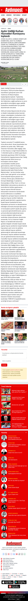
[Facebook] (3, 554)
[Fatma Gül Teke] (4, 521)
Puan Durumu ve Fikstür (8, 565)
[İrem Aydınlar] (4, 528)
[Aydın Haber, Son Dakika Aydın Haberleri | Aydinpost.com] (14, 10)
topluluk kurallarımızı (15, 370)
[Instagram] (11, 554)
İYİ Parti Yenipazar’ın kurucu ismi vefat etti (19, 342)
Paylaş (4, 84)
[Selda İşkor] (4, 507)
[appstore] (7, 582)
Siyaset (21, 573)
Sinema (9, 577)
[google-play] (20, 582)
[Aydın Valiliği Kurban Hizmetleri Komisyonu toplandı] (14, 74)
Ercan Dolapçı (12, 436)
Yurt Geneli (14, 573)
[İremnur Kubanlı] (4, 479)
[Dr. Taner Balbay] (4, 493)
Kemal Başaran (12, 464)
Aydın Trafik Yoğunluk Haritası (10, 563)
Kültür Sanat (5, 575)
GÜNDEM (8, 15)
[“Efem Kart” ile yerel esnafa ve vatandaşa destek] (7, 337)
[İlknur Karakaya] (4, 514)
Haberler (3, 28)
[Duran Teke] (4, 444)
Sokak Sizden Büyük (13, 487)
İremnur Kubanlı (13, 478)
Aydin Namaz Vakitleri (8, 561)
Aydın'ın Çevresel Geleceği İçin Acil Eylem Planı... (17, 466)
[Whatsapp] (24, 554)
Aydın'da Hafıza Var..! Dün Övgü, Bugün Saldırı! (16, 501)
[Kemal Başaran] (4, 465)
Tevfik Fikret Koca (13, 471)
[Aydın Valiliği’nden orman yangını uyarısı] (7, 313)
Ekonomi (18, 575)
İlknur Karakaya (13, 513)
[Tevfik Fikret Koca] (4, 472)
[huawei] (14, 586)
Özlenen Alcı (11, 450)
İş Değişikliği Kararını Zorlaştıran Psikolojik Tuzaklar (17, 529)
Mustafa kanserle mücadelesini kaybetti (20, 318)
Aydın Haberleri (6, 573)
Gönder (4, 365)
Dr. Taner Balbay (13, 492)
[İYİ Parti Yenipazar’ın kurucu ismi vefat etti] (21, 337)
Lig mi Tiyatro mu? (13, 494)
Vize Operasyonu (12, 459)
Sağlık (11, 575)
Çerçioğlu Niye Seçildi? (14, 522)
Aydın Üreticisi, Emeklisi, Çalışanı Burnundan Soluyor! (17, 445)
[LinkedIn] (14, 554)
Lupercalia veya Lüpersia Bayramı (17, 515)
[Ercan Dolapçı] (4, 437)
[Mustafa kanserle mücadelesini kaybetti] (21, 313)
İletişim (20, 577)
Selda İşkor (11, 506)
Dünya (3, 577)
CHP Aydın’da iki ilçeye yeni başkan (20, 330)
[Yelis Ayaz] (4, 486)
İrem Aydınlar (12, 526)
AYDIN (3, 15)
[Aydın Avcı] (4, 458)
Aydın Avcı (11, 457)
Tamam (17, 599)
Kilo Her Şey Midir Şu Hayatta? (16, 480)
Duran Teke (11, 443)
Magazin (24, 575)
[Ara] (26, 10)
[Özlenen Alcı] (4, 451)
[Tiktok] (19, 554)
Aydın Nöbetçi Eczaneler (9, 558)
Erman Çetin (11, 533)
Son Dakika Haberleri (8, 568)
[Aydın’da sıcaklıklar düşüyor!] (7, 325)
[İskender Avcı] (4, 500)
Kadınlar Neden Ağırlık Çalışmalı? (17, 508)
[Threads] (22, 554)
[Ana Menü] (1, 10)
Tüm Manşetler (6, 566)
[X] (6, 554)
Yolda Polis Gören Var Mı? (15, 452)
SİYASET (24, 15)
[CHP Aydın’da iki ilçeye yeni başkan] (21, 325)
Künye (15, 577)
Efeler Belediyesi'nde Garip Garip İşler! (17, 536)
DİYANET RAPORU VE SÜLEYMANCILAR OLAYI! (15, 438)
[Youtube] (17, 554)
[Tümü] (26, 432)
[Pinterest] (9, 554)
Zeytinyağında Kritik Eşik (14, 473)
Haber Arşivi (6, 569)
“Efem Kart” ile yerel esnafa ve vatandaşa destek (6, 342)
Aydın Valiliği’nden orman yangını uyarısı (7, 318)
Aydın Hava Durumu (7, 560)
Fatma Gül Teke (12, 520)
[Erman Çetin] (4, 535)
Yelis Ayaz (11, 485)
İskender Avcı (12, 498)
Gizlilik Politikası (6, 578)
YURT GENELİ (16, 15)
